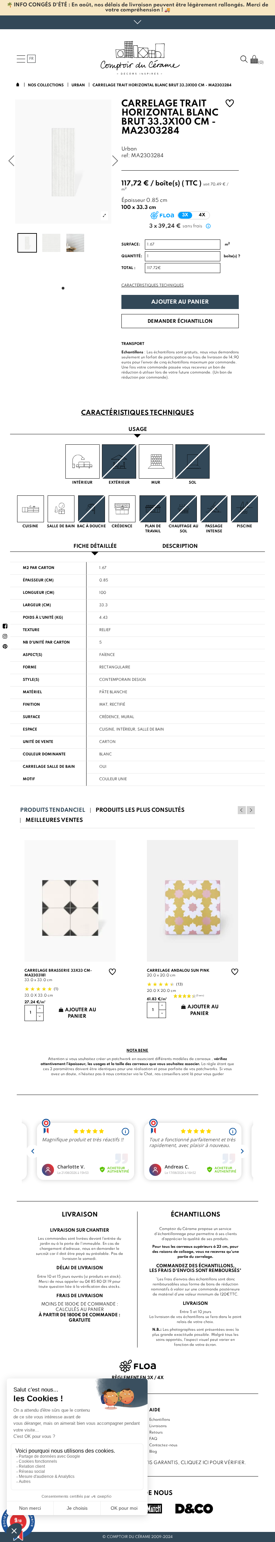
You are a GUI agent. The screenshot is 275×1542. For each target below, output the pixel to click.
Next (251, 810)
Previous (242, 810)
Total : (128, 268)
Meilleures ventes (54, 820)
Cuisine (106, 730)
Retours (156, 1432)
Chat (148, 1074)
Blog (153, 1452)
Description (180, 546)
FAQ (153, 1439)
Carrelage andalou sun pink (178, 971)
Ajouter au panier (180, 302)
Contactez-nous (163, 1445)
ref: (125, 156)
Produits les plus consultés (140, 810)
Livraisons (158, 1426)
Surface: (130, 245)
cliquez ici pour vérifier (212, 1462)
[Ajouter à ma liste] (230, 104)
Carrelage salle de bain (49, 767)
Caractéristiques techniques (152, 285)
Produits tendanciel (52, 810)
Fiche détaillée (95, 546)
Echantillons (159, 1420)
